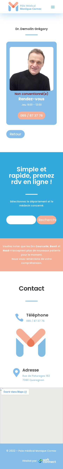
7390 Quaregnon (33, 380)
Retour (15, 134)
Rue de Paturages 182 (36, 376)
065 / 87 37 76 (31, 115)
